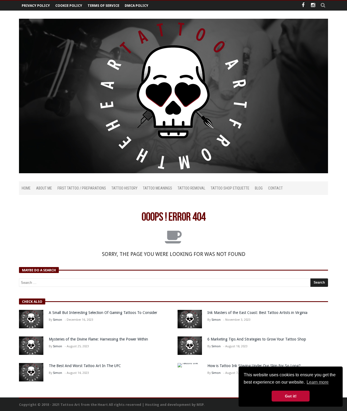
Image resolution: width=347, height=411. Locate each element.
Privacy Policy (36, 6)
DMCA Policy (136, 6)
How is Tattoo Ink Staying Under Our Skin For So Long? (254, 366)
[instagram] (313, 6)
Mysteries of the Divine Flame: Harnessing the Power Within (98, 339)
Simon (57, 320)
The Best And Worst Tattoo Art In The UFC (85, 366)
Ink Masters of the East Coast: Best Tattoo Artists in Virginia (257, 312)
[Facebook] (303, 6)
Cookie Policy (68, 6)
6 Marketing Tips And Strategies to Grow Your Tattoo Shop (256, 339)
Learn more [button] (318, 382)
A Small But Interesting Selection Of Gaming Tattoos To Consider (103, 312)
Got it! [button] (291, 396)
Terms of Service (103, 6)
